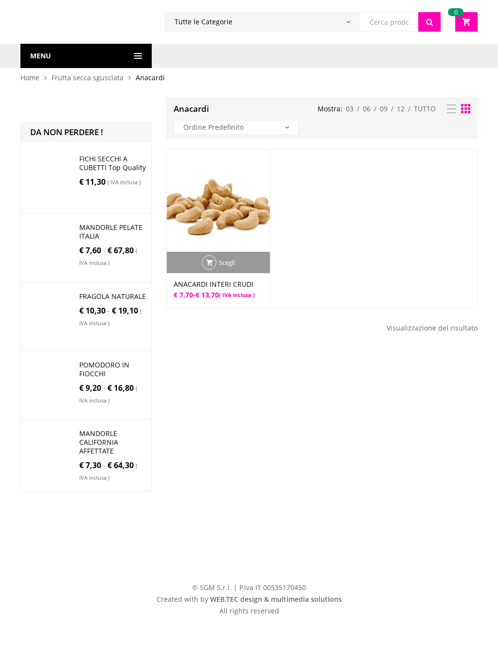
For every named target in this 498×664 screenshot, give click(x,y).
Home (29, 77)
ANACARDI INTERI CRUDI (213, 284)
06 (367, 108)
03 (350, 108)
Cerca (429, 22)
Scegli (227, 262)
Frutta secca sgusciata (88, 77)
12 (401, 108)
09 (384, 108)
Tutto (425, 108)
